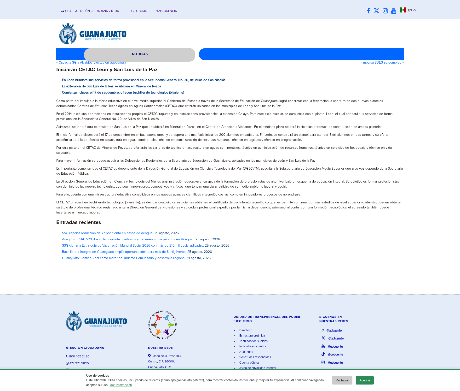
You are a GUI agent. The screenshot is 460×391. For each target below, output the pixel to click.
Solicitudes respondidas (255, 357)
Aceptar (364, 380)
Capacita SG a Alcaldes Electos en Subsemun (92, 62)
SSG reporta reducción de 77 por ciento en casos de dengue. (107, 233)
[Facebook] (370, 11)
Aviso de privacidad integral (257, 368)
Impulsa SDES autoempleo (381, 62)
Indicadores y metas (252, 346)
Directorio (245, 330)
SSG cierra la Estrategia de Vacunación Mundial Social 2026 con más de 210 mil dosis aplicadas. (133, 245)
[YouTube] (395, 11)
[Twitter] (378, 11)
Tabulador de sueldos (253, 341)
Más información (120, 385)
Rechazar (342, 380)
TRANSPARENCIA (165, 11)
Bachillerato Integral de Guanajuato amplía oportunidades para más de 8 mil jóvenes (124, 252)
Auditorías (246, 352)
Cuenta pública (249, 362)
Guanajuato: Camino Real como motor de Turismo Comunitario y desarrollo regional (123, 258)
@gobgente (334, 330)
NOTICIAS (140, 54)
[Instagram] (386, 11)
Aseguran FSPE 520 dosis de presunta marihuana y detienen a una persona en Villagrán (128, 239)
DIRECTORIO (138, 11)
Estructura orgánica (252, 335)
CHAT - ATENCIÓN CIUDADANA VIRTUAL (92, 11)
